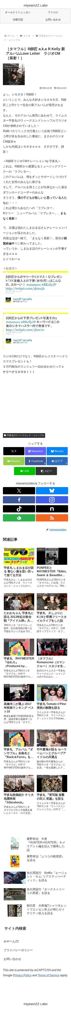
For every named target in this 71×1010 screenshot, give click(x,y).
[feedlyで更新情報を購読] (19, 517)
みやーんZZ (11, 941)
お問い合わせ (12, 959)
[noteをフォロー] (52, 508)
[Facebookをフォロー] (19, 499)
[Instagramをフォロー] (52, 499)
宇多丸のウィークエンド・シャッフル (25, 435)
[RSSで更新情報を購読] (52, 517)
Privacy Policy (22, 975)
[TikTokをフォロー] (19, 508)
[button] (46, 471)
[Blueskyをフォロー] (52, 490)
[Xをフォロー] (19, 490)
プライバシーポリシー (18, 950)
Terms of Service (48, 975)
